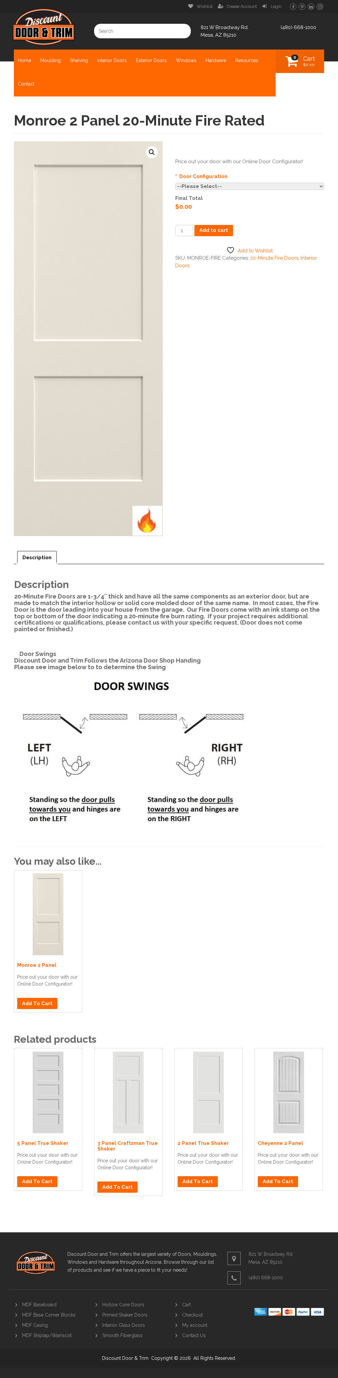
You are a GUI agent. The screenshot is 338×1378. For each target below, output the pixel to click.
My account (194, 1325)
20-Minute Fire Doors (274, 258)
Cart (309, 61)
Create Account (242, 6)
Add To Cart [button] (37, 1003)
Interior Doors (112, 60)
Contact (26, 84)
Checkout (192, 1315)
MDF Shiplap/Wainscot (47, 1335)
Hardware (216, 60)
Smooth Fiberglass (122, 1335)
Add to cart (213, 230)
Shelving (79, 60)
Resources (246, 60)
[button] (152, 152)
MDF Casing (35, 1325)
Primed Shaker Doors (125, 1315)
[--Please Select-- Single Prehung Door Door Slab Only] (249, 186)
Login (276, 6)
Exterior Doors (151, 60)
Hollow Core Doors (123, 1304)
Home (24, 60)
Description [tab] (36, 558)
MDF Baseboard (39, 1304)
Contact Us (194, 1335)
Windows (186, 60)
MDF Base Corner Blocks (49, 1315)
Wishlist (205, 6)
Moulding (50, 60)
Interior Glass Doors (123, 1325)
